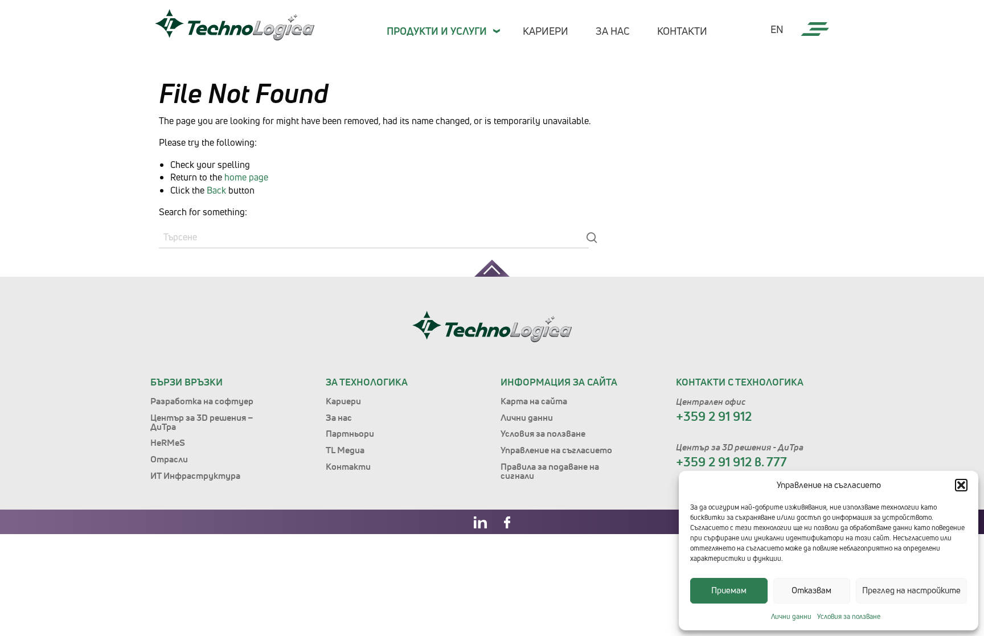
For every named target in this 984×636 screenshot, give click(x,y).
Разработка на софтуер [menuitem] (201, 401)
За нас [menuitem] (613, 31)
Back (216, 190)
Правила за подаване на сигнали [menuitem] (550, 471)
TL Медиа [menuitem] (345, 450)
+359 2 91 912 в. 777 (731, 461)
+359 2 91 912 (714, 416)
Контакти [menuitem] (682, 31)
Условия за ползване (848, 616)
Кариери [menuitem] (545, 31)
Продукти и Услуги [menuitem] (437, 31)
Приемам (729, 590)
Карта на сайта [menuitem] (534, 401)
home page (246, 177)
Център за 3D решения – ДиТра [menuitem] (201, 422)
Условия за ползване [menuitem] (543, 433)
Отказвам (811, 590)
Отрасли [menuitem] (169, 459)
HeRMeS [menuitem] (167, 442)
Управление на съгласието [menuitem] (556, 450)
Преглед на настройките (911, 590)
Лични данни (791, 616)
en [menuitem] (777, 29)
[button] (961, 485)
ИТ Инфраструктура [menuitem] (195, 475)
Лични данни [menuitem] (527, 417)
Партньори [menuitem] (350, 433)
